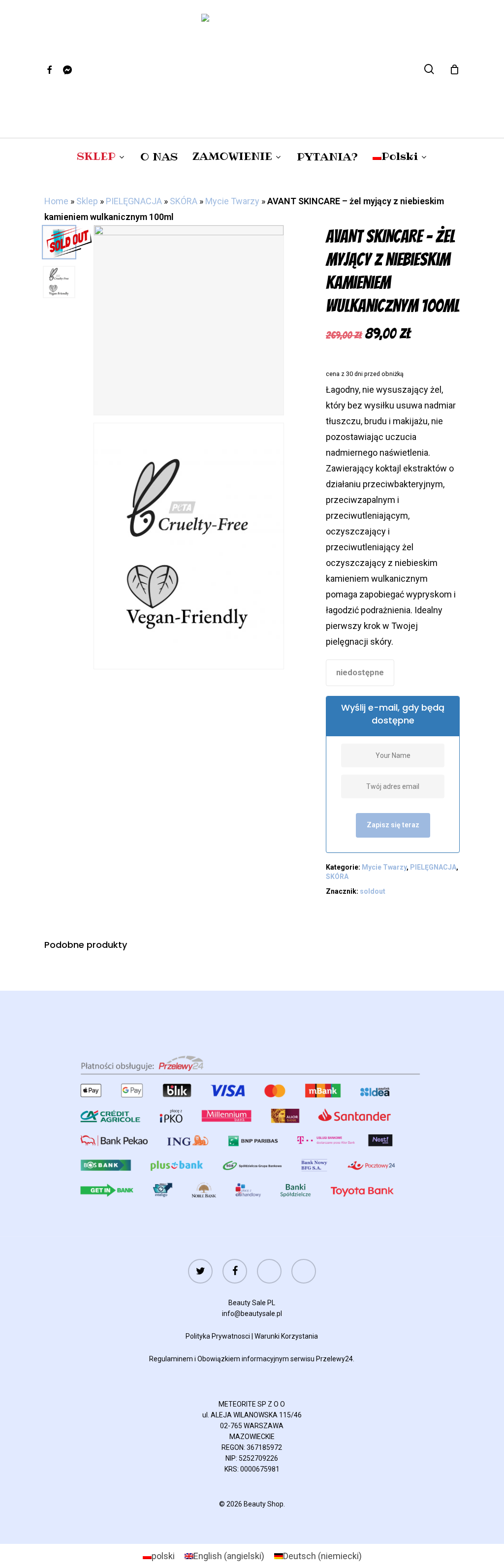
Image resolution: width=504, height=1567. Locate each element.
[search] (429, 69)
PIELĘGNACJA (134, 201)
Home (56, 201)
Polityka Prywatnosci (218, 1336)
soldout (372, 891)
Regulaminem (171, 1359)
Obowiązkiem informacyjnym (243, 1359)
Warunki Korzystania (286, 1336)
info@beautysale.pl (252, 1313)
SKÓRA (183, 201)
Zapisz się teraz (393, 825)
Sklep (87, 201)
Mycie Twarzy (232, 201)
